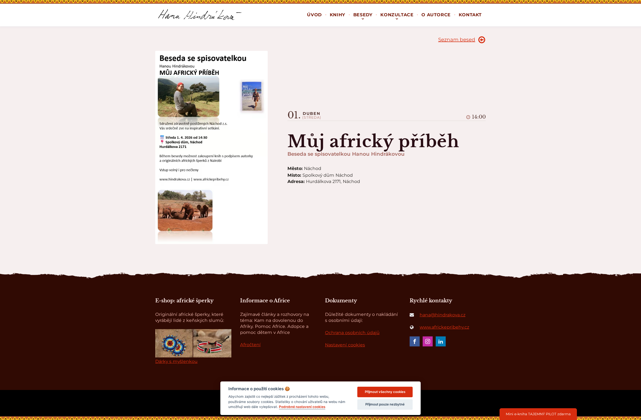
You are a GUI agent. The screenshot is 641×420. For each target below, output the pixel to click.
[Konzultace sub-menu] (397, 18)
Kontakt (470, 14)
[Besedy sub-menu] (363, 18)
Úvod (314, 14)
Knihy (337, 14)
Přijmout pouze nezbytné (385, 404)
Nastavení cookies (345, 344)
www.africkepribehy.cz (444, 327)
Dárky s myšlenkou (176, 361)
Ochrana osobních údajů (352, 332)
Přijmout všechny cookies (385, 392)
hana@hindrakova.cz (442, 314)
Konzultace (396, 14)
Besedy (363, 14)
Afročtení (250, 344)
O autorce (435, 14)
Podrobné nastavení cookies (302, 407)
